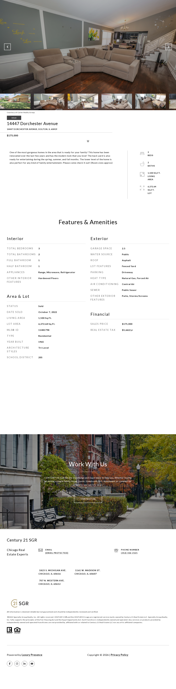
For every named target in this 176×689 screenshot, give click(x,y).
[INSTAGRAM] (17, 663)
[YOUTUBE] (32, 663)
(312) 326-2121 (129, 553)
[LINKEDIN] (24, 663)
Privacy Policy (119, 654)
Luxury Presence (32, 654)
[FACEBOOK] (9, 663)
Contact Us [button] (88, 499)
